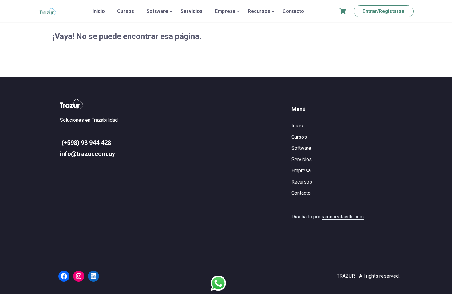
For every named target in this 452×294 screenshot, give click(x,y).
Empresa (225, 11)
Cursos (125, 11)
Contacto (293, 11)
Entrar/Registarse (384, 11)
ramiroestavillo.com (343, 217)
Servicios (191, 11)
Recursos (259, 11)
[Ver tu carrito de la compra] (343, 11)
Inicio (99, 11)
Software (157, 11)
